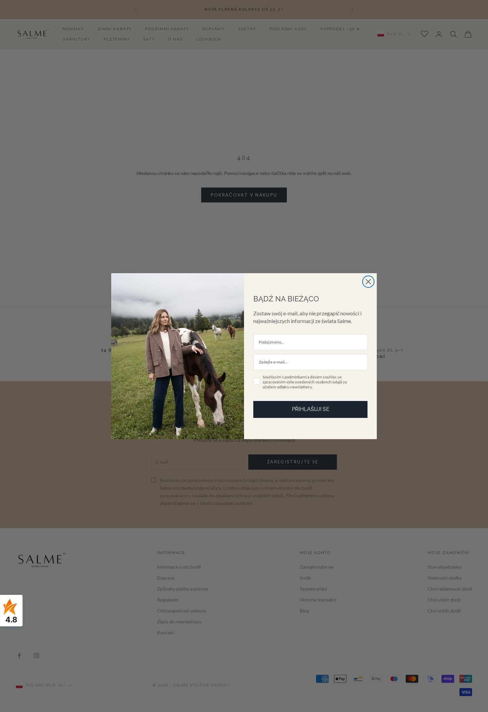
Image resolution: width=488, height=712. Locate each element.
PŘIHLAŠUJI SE (310, 409)
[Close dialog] (368, 281)
